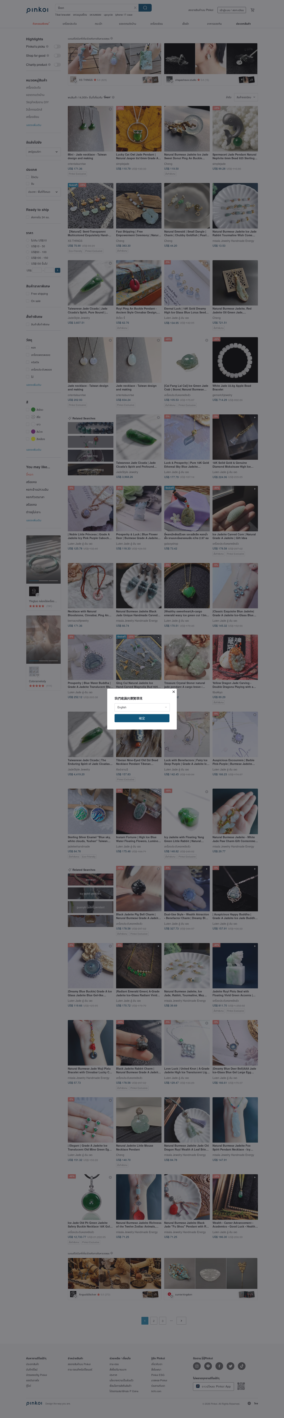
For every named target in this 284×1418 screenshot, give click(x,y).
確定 (142, 718)
